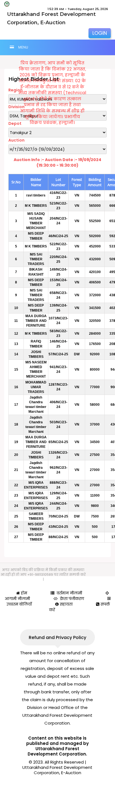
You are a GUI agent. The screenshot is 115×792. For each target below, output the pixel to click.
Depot (14, 123)
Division (16, 107)
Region (15, 90)
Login (99, 33)
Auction (16, 140)
